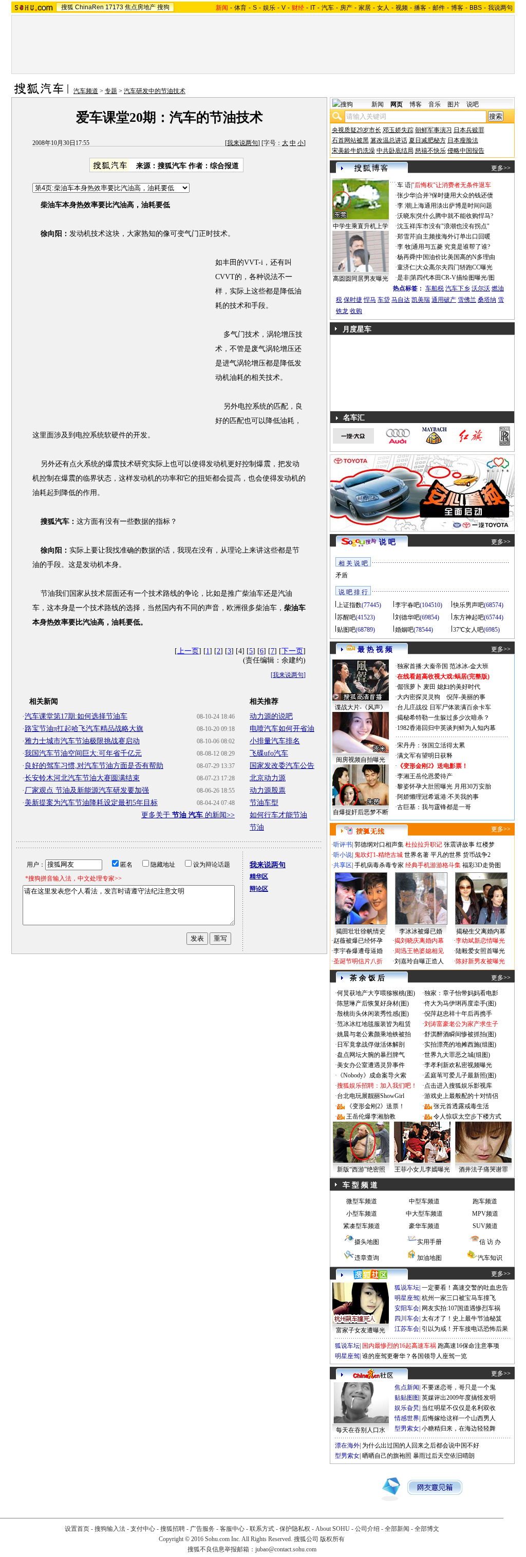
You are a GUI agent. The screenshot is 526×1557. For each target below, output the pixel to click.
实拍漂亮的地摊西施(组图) (460, 1044)
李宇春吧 (407, 605)
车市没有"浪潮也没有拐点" (453, 226)
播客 (420, 7)
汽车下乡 (457, 288)
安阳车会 (406, 1308)
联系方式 (262, 1528)
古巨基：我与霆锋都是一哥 (434, 807)
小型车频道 (361, 1213)
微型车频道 (361, 1201)
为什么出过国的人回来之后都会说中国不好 (420, 1445)
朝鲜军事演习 (433, 130)
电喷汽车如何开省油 (282, 728)
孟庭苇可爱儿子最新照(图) (460, 1075)
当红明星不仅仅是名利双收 (459, 1408)
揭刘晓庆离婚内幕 (419, 940)
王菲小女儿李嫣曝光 (422, 1169)
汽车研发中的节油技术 (154, 91)
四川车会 (406, 1318)
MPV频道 (485, 1213)
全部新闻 (397, 1528)
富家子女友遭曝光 (360, 1330)
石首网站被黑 (350, 140)
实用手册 (429, 1241)
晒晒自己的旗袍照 (386, 1455)
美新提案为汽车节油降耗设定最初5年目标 (91, 803)
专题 (111, 91)
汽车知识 (490, 1257)
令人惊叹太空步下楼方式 (467, 1116)
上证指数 (349, 605)
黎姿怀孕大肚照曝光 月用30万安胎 (444, 786)
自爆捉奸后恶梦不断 (360, 812)
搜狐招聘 (172, 1528)
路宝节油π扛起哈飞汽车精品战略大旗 (84, 728)
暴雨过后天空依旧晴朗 (444, 1455)
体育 (240, 7)
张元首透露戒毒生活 (461, 1106)
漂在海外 (347, 1445)
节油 (257, 827)
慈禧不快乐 (430, 150)
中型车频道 (424, 1201)
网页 (396, 104)
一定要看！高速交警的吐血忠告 (465, 1287)
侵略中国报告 (465, 150)
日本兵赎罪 (469, 130)
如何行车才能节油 (278, 815)
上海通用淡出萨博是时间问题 (452, 205)
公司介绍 (367, 1528)
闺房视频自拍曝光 (360, 759)
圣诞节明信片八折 (358, 961)
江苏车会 (406, 1328)
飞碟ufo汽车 (269, 753)
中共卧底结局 (395, 150)
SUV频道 (485, 1226)
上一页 (188, 651)
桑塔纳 (487, 299)
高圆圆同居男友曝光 (360, 278)
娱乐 (269, 7)
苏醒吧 (346, 617)
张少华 (406, 195)
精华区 (259, 876)
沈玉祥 (406, 226)
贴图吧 (346, 629)
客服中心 (232, 1528)
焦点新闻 (406, 1387)
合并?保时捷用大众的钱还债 (455, 195)
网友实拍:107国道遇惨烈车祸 (461, 1308)
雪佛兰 (467, 299)
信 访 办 (490, 1241)
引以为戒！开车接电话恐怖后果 (465, 1328)
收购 (356, 311)
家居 (365, 7)
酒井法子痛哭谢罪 (483, 1169)
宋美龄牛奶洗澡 (353, 150)
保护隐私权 (294, 1528)
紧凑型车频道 (361, 1226)
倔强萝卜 (409, 686)
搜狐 (67, 7)
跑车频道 (485, 1201)
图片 (453, 104)
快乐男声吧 (468, 605)
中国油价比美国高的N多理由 (456, 257)
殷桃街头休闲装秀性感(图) (373, 1013)
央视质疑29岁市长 (356, 130)
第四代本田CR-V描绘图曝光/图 (452, 277)
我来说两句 (242, 142)
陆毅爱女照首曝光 (480, 951)
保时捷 (353, 299)
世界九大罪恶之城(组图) (457, 1054)
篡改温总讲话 (388, 140)
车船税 (434, 288)
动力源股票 (268, 790)
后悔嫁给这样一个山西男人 (459, 1418)
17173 (114, 7)
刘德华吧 (407, 617)
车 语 (404, 185)
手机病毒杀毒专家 (379, 865)
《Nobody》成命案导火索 (371, 1075)
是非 (403, 277)
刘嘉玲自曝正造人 (419, 961)
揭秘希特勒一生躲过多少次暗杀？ (443, 717)
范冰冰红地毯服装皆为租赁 (374, 1024)
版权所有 (332, 1539)
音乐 (434, 104)
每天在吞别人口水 (360, 1430)
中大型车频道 (424, 1213)
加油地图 (429, 1257)
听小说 (342, 854)
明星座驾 (406, 1298)
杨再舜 (406, 257)
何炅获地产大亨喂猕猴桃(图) (376, 993)
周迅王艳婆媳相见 (419, 951)
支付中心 (142, 1528)
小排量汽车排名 (275, 741)
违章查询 (366, 1257)
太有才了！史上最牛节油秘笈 (462, 1318)
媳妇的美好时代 (458, 686)
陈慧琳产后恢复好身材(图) (373, 1003)
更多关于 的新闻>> (188, 815)
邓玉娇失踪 (398, 130)
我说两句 (500, 7)
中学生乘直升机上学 (360, 226)
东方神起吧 (468, 617)
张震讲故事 (459, 844)
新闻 (377, 104)
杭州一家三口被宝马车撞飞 (459, 1298)
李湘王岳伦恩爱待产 (425, 776)
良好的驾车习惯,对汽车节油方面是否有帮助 (94, 766)
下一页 (292, 651)
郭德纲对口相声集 (379, 844)
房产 (346, 7)
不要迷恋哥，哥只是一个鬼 (459, 1387)
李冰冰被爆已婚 (420, 931)
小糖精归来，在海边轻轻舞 (459, 1428)
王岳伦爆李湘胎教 (371, 1116)
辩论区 (259, 888)
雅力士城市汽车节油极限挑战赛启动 (82, 741)
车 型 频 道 (360, 1185)
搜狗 (163, 7)
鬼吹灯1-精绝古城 (378, 854)
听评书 (342, 844)
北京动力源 (268, 778)
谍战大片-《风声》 (360, 707)
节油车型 (264, 803)
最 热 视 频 (375, 649)
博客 (457, 7)
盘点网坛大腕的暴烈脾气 (371, 1054)
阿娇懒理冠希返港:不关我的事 (438, 796)
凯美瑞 (420, 299)
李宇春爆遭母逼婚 (358, 951)
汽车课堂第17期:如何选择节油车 (76, 716)
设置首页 (77, 1528)
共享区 (342, 865)
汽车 (328, 7)
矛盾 (341, 575)
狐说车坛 (406, 1287)
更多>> (501, 168)
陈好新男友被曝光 (480, 961)
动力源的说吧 (271, 716)
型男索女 (406, 1428)
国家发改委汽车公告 (282, 766)
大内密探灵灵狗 (418, 697)
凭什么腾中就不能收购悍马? (455, 215)
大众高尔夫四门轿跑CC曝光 (455, 267)
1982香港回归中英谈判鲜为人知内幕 (446, 727)
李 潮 (404, 205)
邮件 (439, 7)
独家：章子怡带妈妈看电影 (461, 993)
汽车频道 (85, 91)
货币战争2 (477, 854)
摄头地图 (366, 1241)
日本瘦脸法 (462, 140)
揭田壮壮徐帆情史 (360, 931)
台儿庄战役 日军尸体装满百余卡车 (444, 707)
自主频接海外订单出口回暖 (454, 236)
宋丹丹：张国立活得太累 (431, 745)
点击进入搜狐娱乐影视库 (458, 1085)
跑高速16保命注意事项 (468, 1345)
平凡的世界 (445, 854)
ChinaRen (89, 7)
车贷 (384, 299)
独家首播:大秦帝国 (422, 666)
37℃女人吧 (468, 629)
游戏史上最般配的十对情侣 (461, 1096)
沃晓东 (406, 215)
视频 (402, 7)
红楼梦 (485, 844)
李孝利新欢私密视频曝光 (458, 1065)
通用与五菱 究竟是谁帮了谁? (451, 246)
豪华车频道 (424, 1226)
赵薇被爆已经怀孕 (358, 940)
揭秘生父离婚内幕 (480, 931)
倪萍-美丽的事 (465, 697)
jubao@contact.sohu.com (285, 1549)
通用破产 (443, 299)
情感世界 (406, 1418)
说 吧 (387, 542)
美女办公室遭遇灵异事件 (371, 1065)
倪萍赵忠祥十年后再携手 (458, 1013)
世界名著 (416, 854)
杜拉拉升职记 (423, 844)
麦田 (429, 686)
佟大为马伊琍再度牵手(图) (460, 1003)
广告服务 (202, 1528)
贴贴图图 (406, 1397)
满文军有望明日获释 (425, 755)
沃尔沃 (481, 288)
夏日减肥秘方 (427, 140)
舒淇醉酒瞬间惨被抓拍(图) (460, 1034)
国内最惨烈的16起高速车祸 (399, 1345)
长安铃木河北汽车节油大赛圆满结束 (82, 778)
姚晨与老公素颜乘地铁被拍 (374, 1034)
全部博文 (427, 1528)
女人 (383, 7)
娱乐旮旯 (406, 1408)
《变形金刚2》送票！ (375, 1106)
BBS (475, 7)
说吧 (472, 104)
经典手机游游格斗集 (433, 865)
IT (312, 7)
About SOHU (332, 1528)
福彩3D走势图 (481, 865)
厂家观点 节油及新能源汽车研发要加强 (87, 790)
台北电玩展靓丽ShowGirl (370, 1096)
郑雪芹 (406, 236)
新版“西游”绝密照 (361, 1169)
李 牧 (404, 246)
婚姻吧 (404, 629)
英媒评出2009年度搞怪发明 (459, 1397)
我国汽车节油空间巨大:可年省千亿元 (83, 753)
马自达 (400, 299)
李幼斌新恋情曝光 (480, 940)
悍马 (370, 299)
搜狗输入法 (110, 1528)
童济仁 (406, 267)
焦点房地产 (140, 7)
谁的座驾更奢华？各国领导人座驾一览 (414, 1356)
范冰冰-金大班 (469, 666)
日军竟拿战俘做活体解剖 (371, 1044)
